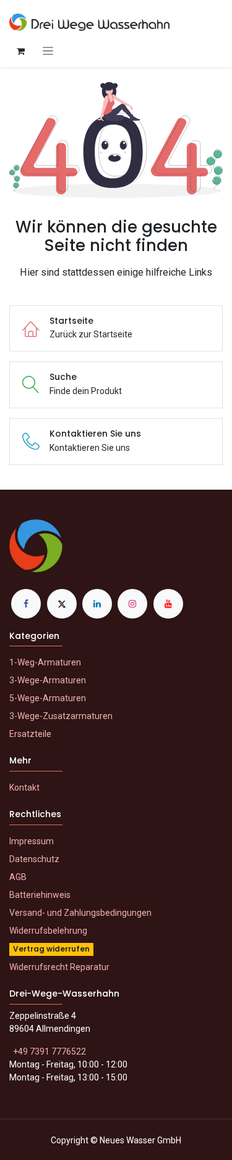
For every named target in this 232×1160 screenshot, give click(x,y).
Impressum (31, 841)
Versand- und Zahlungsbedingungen (80, 913)
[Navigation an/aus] (48, 50)
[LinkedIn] (97, 604)
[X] (62, 604)
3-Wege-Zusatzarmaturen (61, 716)
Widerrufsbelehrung (48, 931)
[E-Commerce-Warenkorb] (20, 51)
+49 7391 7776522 (49, 1051)
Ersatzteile (30, 734)
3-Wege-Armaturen (47, 680)
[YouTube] (168, 604)
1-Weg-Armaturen (45, 662)
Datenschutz (34, 859)
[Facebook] (26, 604)
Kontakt (24, 787)
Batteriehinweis (40, 895)
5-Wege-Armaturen (47, 698)
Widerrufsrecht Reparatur (59, 967)
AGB (18, 877)
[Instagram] (132, 604)
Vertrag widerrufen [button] (51, 949)
